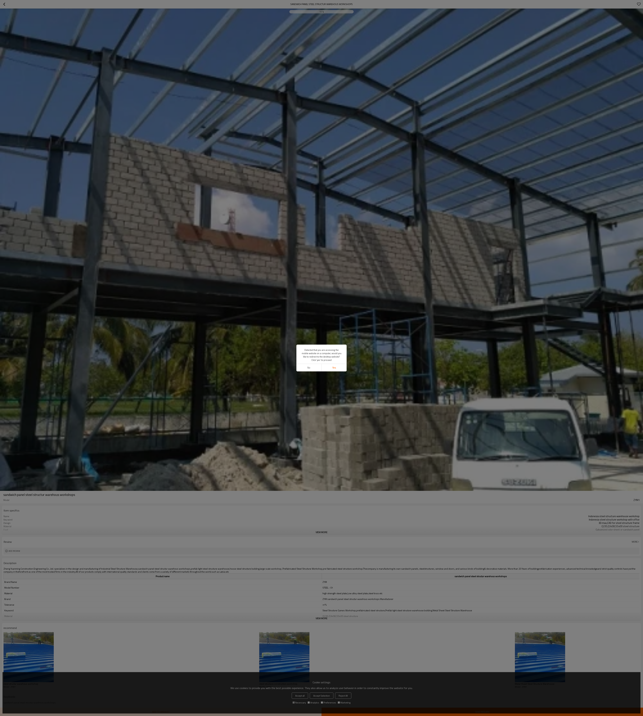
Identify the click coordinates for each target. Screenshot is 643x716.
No (308, 368)
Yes (334, 368)
